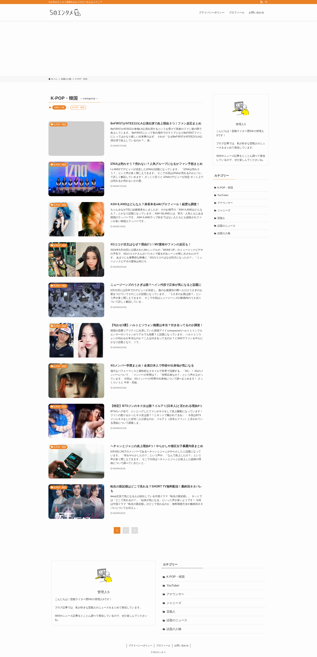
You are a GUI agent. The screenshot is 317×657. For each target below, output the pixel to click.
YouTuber (223, 195)
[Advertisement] (158, 48)
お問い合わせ (181, 645)
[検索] (266, 2)
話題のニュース (226, 225)
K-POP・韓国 (225, 187)
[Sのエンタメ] (64, 12)
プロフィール (163, 645)
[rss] (261, 2)
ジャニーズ (223, 210)
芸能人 (221, 218)
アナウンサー (225, 202)
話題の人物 (59, 107)
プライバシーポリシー (140, 645)
